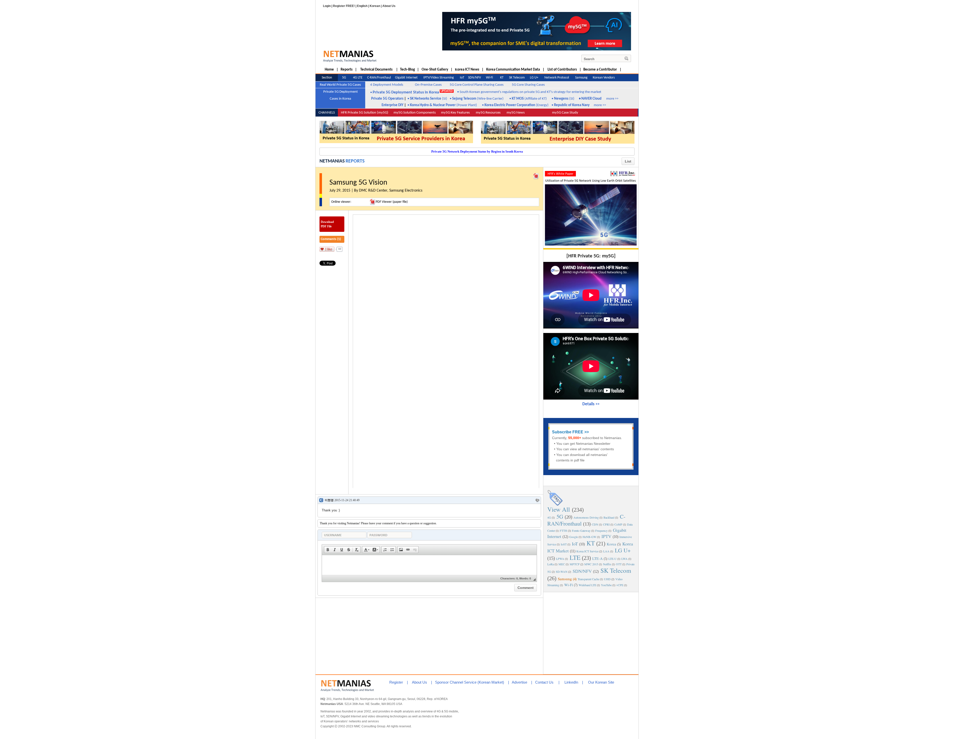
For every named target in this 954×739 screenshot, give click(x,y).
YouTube (606, 585)
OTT (619, 564)
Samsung (565, 578)
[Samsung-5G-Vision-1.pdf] (536, 175)
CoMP (618, 524)
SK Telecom (615, 570)
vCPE (619, 585)
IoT (575, 544)
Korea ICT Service (587, 551)
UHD (607, 579)
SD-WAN (561, 572)
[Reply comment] (537, 500)
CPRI (606, 524)
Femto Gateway (581, 531)
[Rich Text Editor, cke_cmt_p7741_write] (429, 565)
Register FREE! (344, 6)
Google (573, 537)
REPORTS (355, 161)
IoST (564, 544)
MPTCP (575, 564)
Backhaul (608, 517)
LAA (606, 551)
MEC (561, 564)
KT (591, 543)
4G (549, 517)
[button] (327, 549)
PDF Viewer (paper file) (392, 202)
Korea (611, 543)
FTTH (563, 531)
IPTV (606, 536)
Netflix (607, 564)
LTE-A (597, 558)
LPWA (560, 559)
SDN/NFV (582, 571)
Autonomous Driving (586, 517)
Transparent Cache (588, 579)
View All (558, 509)
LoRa (550, 564)
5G (559, 516)
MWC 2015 (591, 564)
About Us (389, 6)
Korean (375, 6)
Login (327, 6)
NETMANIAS (332, 161)
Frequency (601, 531)
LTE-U (612, 559)
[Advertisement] (591, 632)
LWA (624, 559)
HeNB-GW (589, 537)
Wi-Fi (568, 584)
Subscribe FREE (567, 432)
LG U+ (623, 550)
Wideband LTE (587, 585)
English (362, 6)
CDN (595, 524)
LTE (575, 557)
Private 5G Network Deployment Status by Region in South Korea (477, 151)
